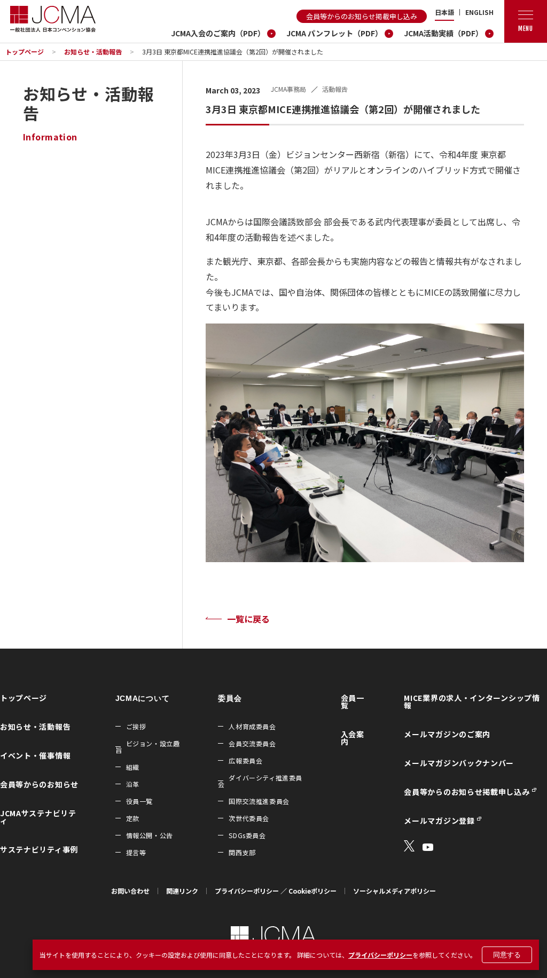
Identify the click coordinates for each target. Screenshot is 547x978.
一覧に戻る (248, 618)
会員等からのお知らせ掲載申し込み (361, 16)
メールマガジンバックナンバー (459, 763)
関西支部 (242, 852)
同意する (507, 955)
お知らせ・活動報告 (93, 51)
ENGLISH (479, 12)
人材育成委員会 (252, 726)
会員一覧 (352, 701)
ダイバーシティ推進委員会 (260, 780)
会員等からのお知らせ (39, 784)
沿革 (132, 783)
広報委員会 (245, 760)
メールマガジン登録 (439, 820)
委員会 (229, 698)
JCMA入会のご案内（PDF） (218, 33)
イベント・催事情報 (35, 755)
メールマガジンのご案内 (447, 734)
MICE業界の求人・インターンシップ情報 (472, 701)
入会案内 (352, 738)
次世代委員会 (249, 818)
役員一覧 (139, 801)
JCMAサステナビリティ (38, 817)
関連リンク (182, 890)
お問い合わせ (130, 890)
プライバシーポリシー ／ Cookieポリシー (276, 890)
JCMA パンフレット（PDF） (334, 33)
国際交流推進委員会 (259, 801)
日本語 (444, 12)
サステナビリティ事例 (39, 849)
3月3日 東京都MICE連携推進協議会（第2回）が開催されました (232, 51)
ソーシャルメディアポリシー (394, 890)
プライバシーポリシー (380, 954)
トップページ (24, 51)
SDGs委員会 (247, 835)
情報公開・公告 (149, 835)
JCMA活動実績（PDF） (443, 33)
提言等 (136, 852)
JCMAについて (142, 698)
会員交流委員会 (252, 743)
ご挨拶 (136, 726)
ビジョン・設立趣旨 (147, 746)
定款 (132, 818)
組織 (132, 766)
